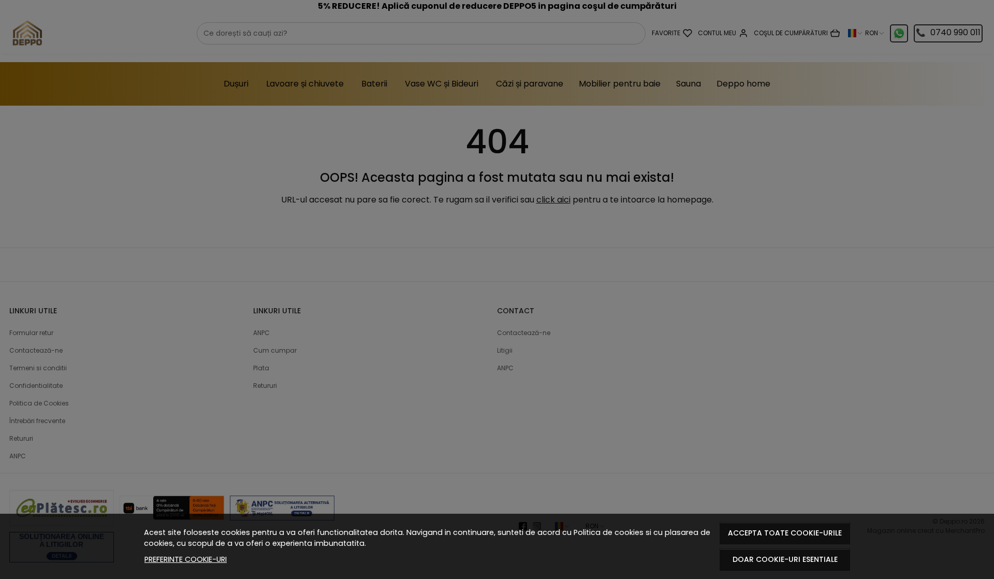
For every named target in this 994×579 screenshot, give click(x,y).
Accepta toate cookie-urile (785, 533)
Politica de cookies (609, 532)
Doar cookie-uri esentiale (785, 559)
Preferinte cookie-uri (185, 559)
